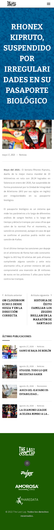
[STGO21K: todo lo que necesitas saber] (9, 371)
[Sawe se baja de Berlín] (9, 352)
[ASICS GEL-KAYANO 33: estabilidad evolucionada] (9, 391)
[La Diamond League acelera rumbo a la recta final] (9, 411)
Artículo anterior (13, 295)
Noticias (23, 154)
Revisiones (42, 386)
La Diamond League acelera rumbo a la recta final (33, 414)
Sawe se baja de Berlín (35, 350)
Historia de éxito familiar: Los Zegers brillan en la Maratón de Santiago (41, 312)
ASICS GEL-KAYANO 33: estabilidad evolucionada (33, 394)
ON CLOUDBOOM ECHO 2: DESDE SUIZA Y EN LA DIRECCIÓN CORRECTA (13, 308)
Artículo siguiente (40, 295)
